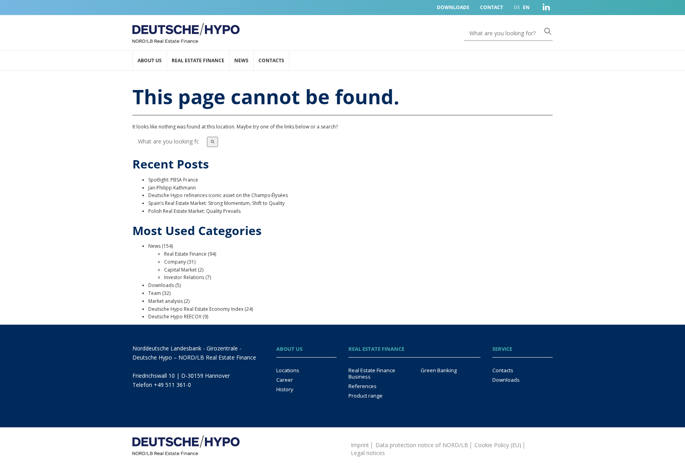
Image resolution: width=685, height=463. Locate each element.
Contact (491, 7)
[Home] (186, 440)
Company (175, 261)
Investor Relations (184, 277)
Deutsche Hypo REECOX (174, 316)
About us (150, 60)
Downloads (453, 7)
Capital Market (180, 269)
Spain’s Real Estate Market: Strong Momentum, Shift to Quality (216, 203)
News (241, 60)
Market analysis (165, 301)
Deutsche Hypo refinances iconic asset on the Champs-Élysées (218, 195)
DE (517, 7)
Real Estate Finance (198, 60)
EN (526, 7)
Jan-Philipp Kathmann (172, 187)
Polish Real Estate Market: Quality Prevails (194, 211)
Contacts (271, 60)
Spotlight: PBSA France (173, 179)
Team (154, 293)
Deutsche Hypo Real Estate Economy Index (195, 309)
